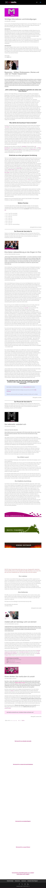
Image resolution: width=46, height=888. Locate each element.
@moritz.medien (8, 708)
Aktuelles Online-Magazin (32, 880)
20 (18, 720)
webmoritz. (8, 21)
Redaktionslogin (10, 880)
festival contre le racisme (20, 682)
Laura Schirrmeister (10, 623)
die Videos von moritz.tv (24, 652)
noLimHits (26, 307)
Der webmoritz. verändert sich (15, 424)
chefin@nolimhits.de (27, 387)
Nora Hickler (7, 172)
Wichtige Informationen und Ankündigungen (20, 19)
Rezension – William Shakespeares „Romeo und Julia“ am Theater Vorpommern (22, 73)
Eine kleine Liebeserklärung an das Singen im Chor (23, 252)
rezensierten (24, 146)
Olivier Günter (33, 149)
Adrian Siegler (9, 678)
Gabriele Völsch (11, 169)
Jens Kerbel (7, 126)
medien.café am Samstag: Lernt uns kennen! (20, 622)
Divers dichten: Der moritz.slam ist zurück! (20, 676)
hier (5, 210)
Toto (29, 179)
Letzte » (23, 720)
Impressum (23, 880)
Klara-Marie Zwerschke (10, 75)
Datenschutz (17, 880)
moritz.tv (12, 690)
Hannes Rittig (19, 168)
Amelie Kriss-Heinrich (17, 149)
